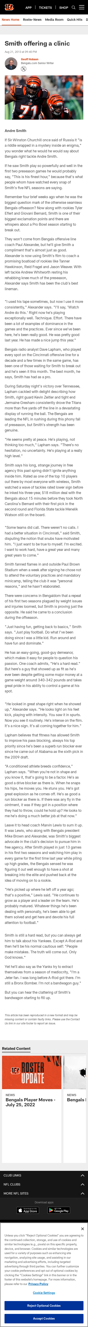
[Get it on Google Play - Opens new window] (58, 1212)
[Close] (83, 1229)
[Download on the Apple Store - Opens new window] (27, 1211)
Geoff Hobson (29, 59)
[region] (44, 1275)
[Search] (73, 7)
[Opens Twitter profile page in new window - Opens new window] (23, 69)
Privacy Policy (38, 1284)
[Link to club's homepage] (9, 5)
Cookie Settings (44, 1293)
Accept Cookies (44, 1318)
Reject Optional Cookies (44, 1305)
